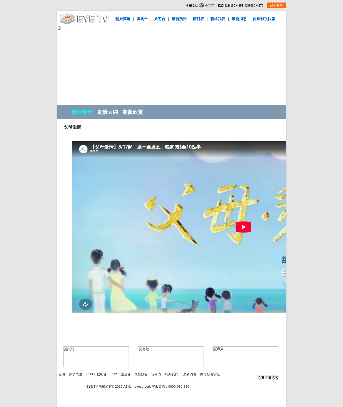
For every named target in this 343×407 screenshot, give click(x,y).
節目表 (198, 19)
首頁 (62, 374)
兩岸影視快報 (264, 19)
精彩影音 (82, 112)
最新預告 (179, 19)
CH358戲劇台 (96, 374)
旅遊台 (159, 19)
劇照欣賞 (132, 112)
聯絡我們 (217, 19)
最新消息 (239, 19)
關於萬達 (123, 19)
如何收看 (276, 5)
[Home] (84, 23)
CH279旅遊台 (120, 374)
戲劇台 (142, 19)
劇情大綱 (107, 112)
